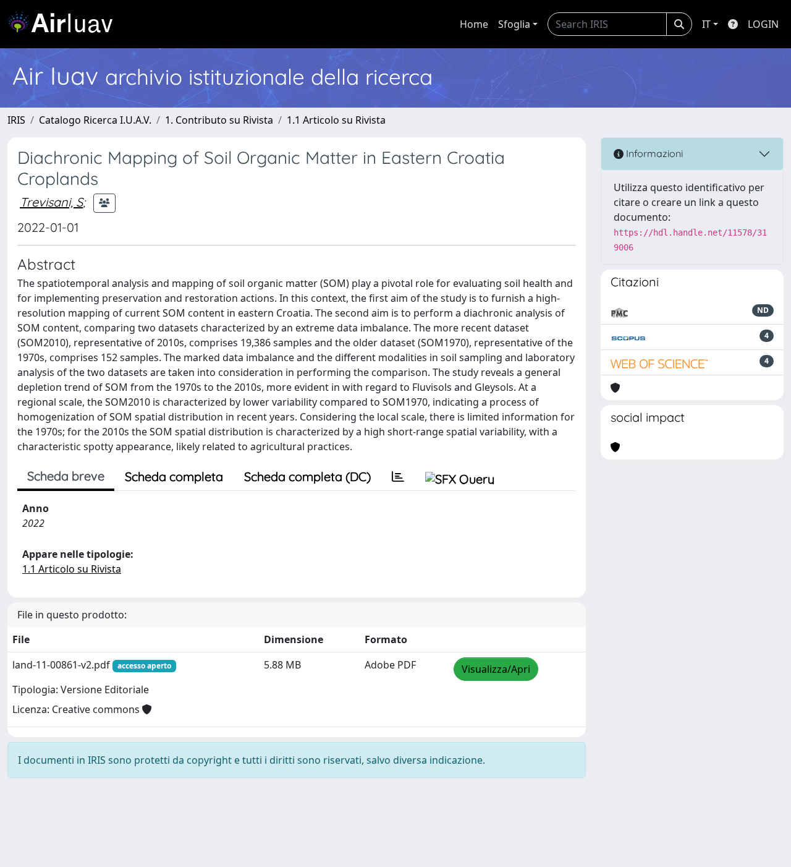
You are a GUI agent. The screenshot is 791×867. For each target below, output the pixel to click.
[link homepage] (64, 24)
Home (474, 24)
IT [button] (706, 24)
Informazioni (653, 153)
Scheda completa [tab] (174, 476)
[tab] (398, 477)
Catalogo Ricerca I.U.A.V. (95, 120)
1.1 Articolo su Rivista (336, 120)
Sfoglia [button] (514, 24)
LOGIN (763, 24)
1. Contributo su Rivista (219, 120)
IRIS (16, 120)
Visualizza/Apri (496, 669)
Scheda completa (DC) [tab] (307, 476)
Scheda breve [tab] (65, 476)
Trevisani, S (51, 202)
